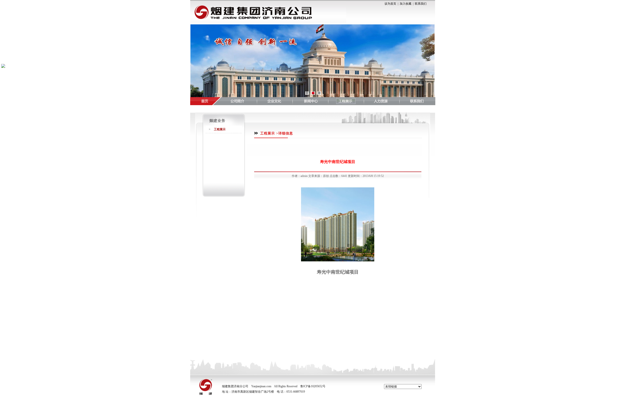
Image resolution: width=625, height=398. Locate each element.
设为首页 (390, 3)
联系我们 (421, 3)
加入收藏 (405, 3)
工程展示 (220, 129)
